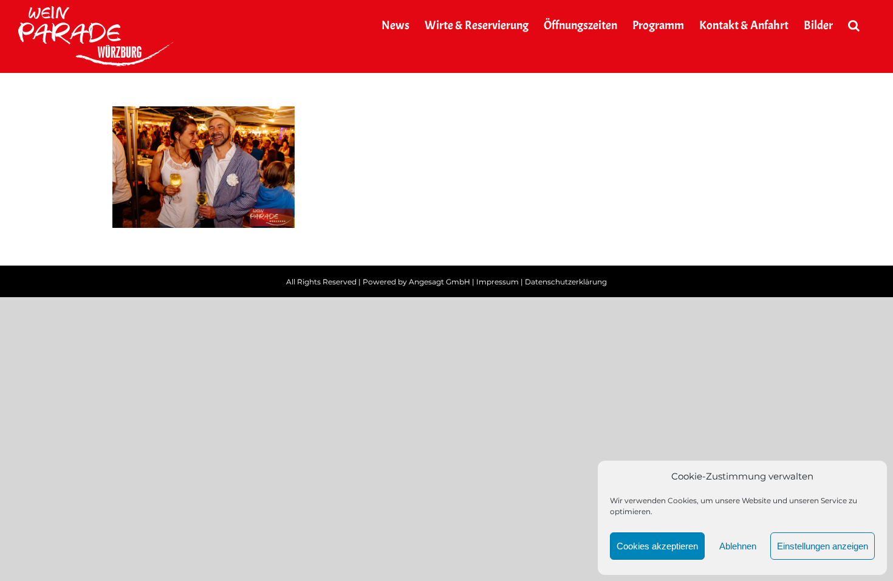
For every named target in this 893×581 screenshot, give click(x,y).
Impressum (497, 281)
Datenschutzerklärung (566, 281)
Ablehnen (737, 546)
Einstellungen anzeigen (822, 546)
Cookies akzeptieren (657, 546)
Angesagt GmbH (439, 281)
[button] (854, 25)
